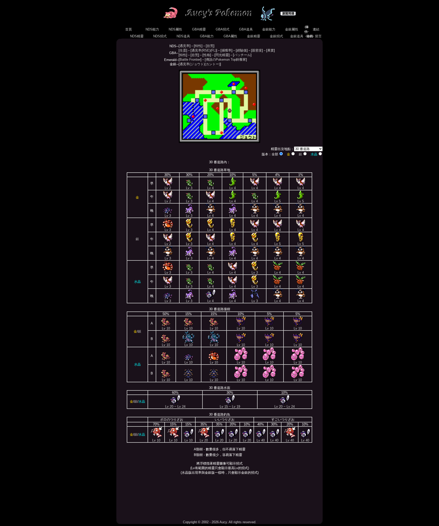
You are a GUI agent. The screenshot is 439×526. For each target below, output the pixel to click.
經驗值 (242, 50)
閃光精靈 (222, 55)
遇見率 (185, 46)
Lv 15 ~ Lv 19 (230, 406)
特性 (198, 46)
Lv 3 (189, 188)
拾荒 (210, 46)
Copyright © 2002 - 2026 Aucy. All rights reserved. (219, 522)
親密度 (257, 50)
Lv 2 (168, 188)
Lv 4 (210, 188)
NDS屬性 (175, 29)
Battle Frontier (190, 59)
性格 (206, 55)
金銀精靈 (253, 36)
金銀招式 (276, 36)
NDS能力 (152, 29)
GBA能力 (207, 36)
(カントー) (212, 64)
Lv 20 (204, 440)
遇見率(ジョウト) (192, 64)
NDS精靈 (137, 36)
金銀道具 (296, 36)
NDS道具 (183, 36)
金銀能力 (268, 29)
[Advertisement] (219, 497)
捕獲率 (226, 50)
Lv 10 (166, 328)
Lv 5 (277, 201)
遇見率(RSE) (201, 50)
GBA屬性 (230, 36)
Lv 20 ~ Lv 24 (175, 406)
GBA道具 (246, 29)
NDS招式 (160, 36)
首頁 (128, 29)
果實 (270, 50)
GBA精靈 (199, 29)
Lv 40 (261, 440)
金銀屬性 (291, 29)
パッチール (242, 55)
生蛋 (183, 50)
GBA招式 (222, 29)
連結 (316, 29)
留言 (318, 36)
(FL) (213, 50)
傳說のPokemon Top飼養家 (226, 59)
